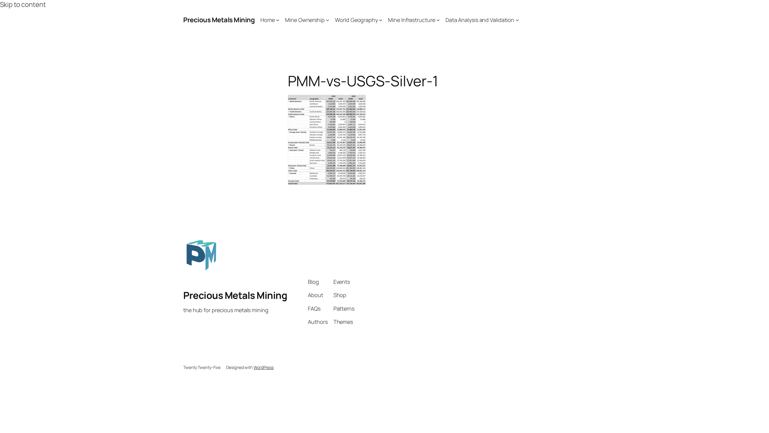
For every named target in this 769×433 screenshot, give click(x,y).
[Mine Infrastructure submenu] (438, 20)
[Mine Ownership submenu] (327, 20)
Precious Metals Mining (219, 19)
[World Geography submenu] (380, 20)
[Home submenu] (277, 20)
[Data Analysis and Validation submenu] (517, 20)
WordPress (264, 367)
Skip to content (23, 4)
